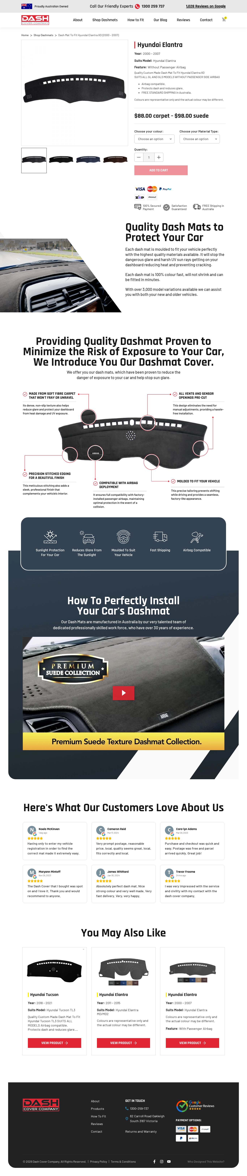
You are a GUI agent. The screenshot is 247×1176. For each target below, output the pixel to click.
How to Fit (135, 20)
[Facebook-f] (154, 1161)
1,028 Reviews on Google (206, 6)
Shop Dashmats (105, 20)
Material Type (199, 131)
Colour (148, 131)
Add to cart (158, 170)
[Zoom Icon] (75, 93)
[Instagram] (161, 1161)
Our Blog (160, 20)
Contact (206, 20)
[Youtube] (169, 1161)
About (78, 20)
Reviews (183, 20)
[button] (123, 693)
